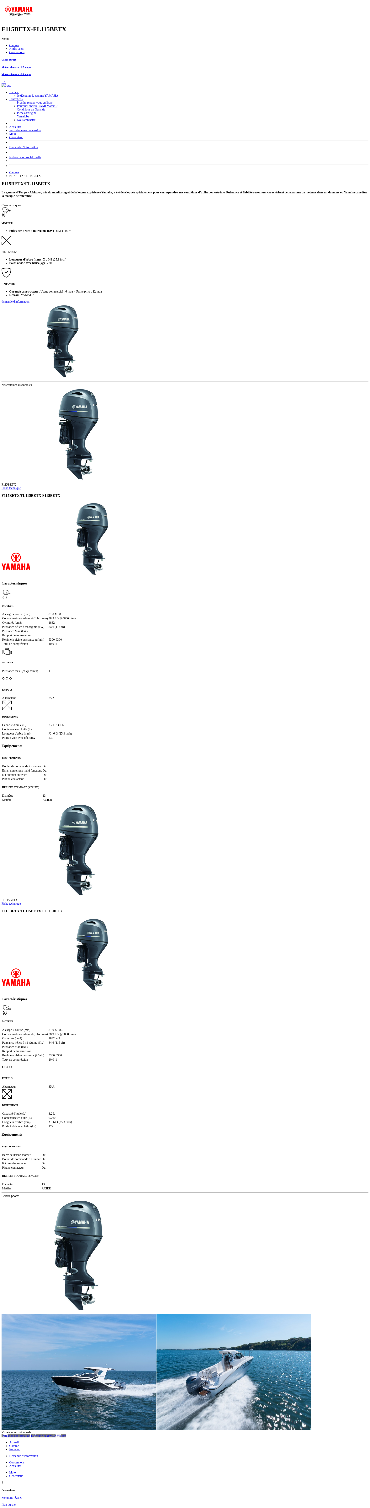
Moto (12, 133)
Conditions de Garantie (31, 109)
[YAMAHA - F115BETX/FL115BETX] (79, 1312)
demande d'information (15, 301)
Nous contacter (26, 119)
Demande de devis (42, 1435)
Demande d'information (23, 147)
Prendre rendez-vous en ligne (34, 102)
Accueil (14, 1442)
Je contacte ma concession (25, 130)
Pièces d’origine (26, 113)
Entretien (14, 1449)
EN (4, 82)
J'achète (14, 92)
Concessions (16, 52)
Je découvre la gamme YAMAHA (37, 95)
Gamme (14, 45)
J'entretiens (16, 99)
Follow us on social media (25, 157)
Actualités (15, 126)
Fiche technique (11, 488)
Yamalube (23, 116)
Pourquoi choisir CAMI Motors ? (37, 106)
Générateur (16, 137)
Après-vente (16, 48)
